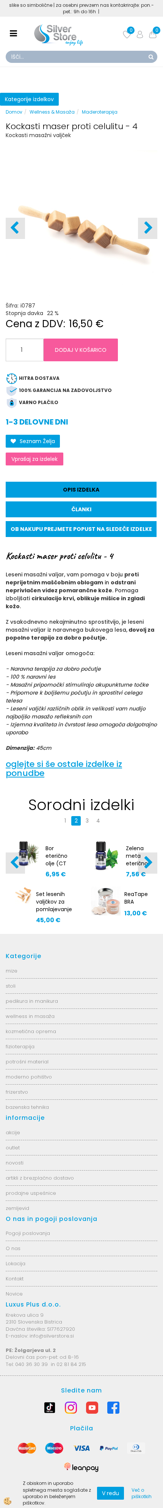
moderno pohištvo (29, 1076)
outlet (13, 1147)
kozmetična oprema (31, 1031)
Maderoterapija (100, 112)
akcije (13, 1132)
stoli (11, 986)
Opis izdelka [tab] (81, 489)
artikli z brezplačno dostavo (40, 1178)
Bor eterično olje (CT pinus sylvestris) (58, 863)
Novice (14, 1293)
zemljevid (17, 1208)
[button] (147, 228)
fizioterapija (20, 1046)
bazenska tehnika (27, 1107)
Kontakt (15, 1278)
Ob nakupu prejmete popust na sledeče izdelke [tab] (81, 529)
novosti (15, 1162)
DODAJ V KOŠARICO (81, 350)
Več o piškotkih (142, 1493)
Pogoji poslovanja (28, 1233)
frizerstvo (17, 1092)
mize (11, 970)
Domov (14, 112)
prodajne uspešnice (31, 1193)
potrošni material (27, 1061)
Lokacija (15, 1263)
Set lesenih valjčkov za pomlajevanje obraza (54, 905)
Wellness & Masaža (52, 112)
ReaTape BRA (136, 897)
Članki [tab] (81, 509)
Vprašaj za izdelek (34, 459)
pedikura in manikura (32, 1001)
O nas (13, 1248)
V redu (110, 1493)
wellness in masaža (30, 1016)
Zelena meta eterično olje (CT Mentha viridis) (137, 867)
